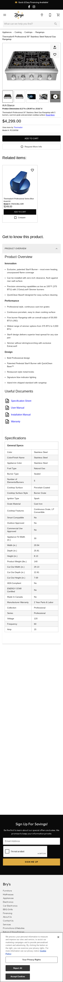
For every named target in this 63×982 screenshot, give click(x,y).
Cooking (18, 32)
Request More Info (33, 146)
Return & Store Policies (13, 932)
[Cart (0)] (58, 14)
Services (7, 924)
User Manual (17, 407)
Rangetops (40, 32)
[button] (4, 14)
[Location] (41, 14)
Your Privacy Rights (31, 960)
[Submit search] (55, 23)
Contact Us (8, 920)
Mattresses (8, 894)
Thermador (18, 127)
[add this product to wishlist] (54, 54)
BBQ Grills (8, 909)
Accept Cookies (18, 976)
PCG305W (14, 130)
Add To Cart (32, 138)
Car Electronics (10, 905)
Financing (7, 913)
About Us (7, 917)
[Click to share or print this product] (54, 47)
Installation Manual (21, 414)
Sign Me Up (31, 862)
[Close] (58, 937)
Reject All (17, 968)
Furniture (7, 890)
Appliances (7, 32)
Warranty (15, 421)
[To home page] (19, 15)
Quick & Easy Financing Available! (33, 2)
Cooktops (28, 32)
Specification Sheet (21, 401)
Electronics (8, 902)
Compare (21, 218)
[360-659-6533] (50, 14)
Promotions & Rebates (13, 928)
